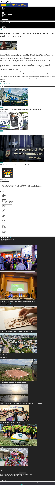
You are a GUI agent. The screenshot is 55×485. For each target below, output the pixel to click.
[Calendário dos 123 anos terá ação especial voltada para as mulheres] (14, 420)
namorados (5, 474)
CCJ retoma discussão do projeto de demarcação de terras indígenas (13, 382)
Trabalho (23, 474)
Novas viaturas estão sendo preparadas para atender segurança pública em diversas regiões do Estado (22, 132)
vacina (26, 474)
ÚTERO (30, 474)
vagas (27, 474)
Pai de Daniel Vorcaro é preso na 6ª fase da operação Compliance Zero (15, 164)
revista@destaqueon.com (8, 239)
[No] (22, 484)
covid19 (24, 473)
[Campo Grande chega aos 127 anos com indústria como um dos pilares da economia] (18, 353)
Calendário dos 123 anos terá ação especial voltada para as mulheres (13, 422)
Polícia (3, 9)
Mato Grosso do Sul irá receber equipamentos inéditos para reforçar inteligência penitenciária (20, 109)
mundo (1, 474)
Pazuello (9, 474)
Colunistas (4, 17)
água (31, 474)
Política (3, 8)
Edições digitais (5, 19)
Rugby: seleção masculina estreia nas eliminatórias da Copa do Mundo (13, 447)
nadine (2, 474)
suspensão (21, 474)
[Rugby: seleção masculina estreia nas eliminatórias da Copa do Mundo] (18, 445)
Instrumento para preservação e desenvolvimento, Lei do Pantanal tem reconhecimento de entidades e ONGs (21, 403)
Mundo (3, 16)
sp (19, 474)
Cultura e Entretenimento (7, 14)
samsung (14, 474)
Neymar (7, 474)
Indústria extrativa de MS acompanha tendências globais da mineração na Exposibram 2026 (21, 184)
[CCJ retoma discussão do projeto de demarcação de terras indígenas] (18, 380)
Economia (4, 10)
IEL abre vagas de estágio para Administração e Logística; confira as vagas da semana (19, 187)
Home (3, 7)
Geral (3, 15)
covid (20, 473)
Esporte (3, 13)
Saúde (3, 12)
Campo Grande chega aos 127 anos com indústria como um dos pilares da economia (19, 189)
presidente (12, 474)
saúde (15, 474)
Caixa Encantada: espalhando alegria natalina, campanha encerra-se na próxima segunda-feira (18, 467)
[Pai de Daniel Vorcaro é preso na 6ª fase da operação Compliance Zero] (22, 161)
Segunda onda (17, 474)
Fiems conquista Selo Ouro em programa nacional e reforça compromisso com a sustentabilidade (22, 186)
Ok (21, 484)
